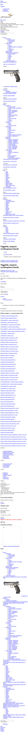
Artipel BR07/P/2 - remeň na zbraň (8, 388)
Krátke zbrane (9, 43)
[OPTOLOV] (4, 2)
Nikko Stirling (11, 112)
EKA (7, 171)
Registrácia (5, 472)
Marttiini (7, 180)
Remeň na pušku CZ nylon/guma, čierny (9, 379)
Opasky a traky (9, 211)
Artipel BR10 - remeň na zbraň (7, 335)
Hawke (9, 119)
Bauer (9, 117)
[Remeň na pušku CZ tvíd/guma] (7, 355)
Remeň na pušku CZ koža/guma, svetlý (9, 340)
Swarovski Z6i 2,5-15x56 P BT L (10, 161)
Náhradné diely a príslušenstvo (12, 52)
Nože (4, 170)
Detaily (4, 298)
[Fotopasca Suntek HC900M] (9, 93)
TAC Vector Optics (12, 118)
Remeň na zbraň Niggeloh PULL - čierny (9, 414)
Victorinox (8, 177)
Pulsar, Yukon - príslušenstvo (14, 158)
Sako (9, 59)
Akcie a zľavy (6, 467)
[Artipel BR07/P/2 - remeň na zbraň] (8, 386)
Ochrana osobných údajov (8, 454)
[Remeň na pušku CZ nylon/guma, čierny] (9, 377)
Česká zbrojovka (11, 53)
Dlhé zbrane (8, 38)
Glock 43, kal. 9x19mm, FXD (9, 64)
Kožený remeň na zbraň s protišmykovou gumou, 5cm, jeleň (13, 436)
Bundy (7, 205)
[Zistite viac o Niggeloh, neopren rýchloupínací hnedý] (12, 544)
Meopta (9, 113)
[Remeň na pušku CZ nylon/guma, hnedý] (9, 351)
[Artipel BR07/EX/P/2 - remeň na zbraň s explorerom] (12, 381)
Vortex (9, 123)
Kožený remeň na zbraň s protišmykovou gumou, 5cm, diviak (13, 441)
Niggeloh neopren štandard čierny (7, 362)
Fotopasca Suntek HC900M (9, 95)
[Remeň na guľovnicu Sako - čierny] (8, 425)
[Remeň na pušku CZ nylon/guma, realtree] (10, 373)
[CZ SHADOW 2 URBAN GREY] (12, 84)
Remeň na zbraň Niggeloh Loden (7, 406)
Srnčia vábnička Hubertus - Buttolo (10, 235)
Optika (4, 104)
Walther (10, 45)
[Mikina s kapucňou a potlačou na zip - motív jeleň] (14, 220)
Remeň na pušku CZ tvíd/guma (7, 357)
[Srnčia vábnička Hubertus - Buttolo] (11, 233)
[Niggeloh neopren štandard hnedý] (8, 368)
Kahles (9, 109)
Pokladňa (2, 31)
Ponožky (7, 208)
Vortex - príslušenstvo (12, 111)
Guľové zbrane (11, 41)
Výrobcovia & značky (7, 463)
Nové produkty (6, 466)
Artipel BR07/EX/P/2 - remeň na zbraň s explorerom (11, 384)
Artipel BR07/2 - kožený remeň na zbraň (9, 322)
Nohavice (8, 202)
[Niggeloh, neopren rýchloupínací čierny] (9, 315)
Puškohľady (8, 105)
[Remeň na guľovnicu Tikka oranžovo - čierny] (10, 421)
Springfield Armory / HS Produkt (15, 46)
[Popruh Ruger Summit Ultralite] (7, 430)
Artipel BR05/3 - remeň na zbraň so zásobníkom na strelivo (13, 331)
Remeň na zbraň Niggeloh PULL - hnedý (9, 410)
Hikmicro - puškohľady (13, 140)
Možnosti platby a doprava (8, 452)
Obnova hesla (6, 11)
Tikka (9, 58)
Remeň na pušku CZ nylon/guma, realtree (9, 375)
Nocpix (9, 153)
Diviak (7, 229)
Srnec (7, 227)
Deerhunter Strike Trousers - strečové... (11, 217)
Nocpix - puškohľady (12, 147)
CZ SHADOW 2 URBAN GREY (10, 86)
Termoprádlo (8, 200)
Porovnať (2, 503)
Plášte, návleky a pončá (10, 214)
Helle (7, 172)
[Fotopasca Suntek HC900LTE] (10, 98)
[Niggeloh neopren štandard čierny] (8, 359)
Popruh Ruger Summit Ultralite (7, 432)
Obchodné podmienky (7, 451)
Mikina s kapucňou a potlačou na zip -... (11, 223)
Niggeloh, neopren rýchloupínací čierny (9, 318)
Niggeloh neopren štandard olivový (8, 366)
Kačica (7, 232)
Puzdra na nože (9, 183)
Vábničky (5, 226)
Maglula (10, 56)
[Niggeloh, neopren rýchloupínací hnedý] (9, 260)
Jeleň (7, 228)
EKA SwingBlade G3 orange (9, 190)
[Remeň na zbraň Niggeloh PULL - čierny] (10, 412)
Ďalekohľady (8, 126)
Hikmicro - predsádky (12, 141)
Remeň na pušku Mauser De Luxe (8, 397)
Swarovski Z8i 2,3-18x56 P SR (9, 167)
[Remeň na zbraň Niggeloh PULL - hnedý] (10, 408)
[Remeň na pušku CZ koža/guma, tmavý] (9, 342)
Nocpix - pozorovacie (12, 146)
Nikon (9, 131)
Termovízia (8, 138)
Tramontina (8, 186)
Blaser (9, 57)
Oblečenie (5, 199)
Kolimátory (8, 121)
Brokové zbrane (11, 39)
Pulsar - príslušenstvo (12, 145)
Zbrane (4, 37)
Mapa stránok (6, 457)
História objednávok (7, 475)
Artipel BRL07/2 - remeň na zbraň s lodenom (10, 326)
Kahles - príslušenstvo (12, 110)
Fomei (9, 133)
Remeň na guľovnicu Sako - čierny (8, 428)
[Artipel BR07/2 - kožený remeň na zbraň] (9, 320)
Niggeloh (10, 120)
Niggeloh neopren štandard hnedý (7, 370)
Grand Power (11, 49)
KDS (7, 179)
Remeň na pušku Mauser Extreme (7, 392)
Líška (7, 231)
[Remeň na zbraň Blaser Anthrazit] (8, 417)
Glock (9, 48)
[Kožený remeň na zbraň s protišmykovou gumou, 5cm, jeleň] (13, 434)
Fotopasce (5, 89)
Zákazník (2, 6)
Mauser (7, 175)
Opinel (7, 178)
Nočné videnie (9, 149)
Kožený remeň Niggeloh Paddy (7, 401)
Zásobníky (10, 42)
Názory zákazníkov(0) (7, 299)
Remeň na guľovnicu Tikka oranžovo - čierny (10, 423)
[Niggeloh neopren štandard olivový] (8, 364)
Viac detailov (3, 281)
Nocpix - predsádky (12, 148)
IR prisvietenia (11, 156)
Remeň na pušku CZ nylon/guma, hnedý (9, 353)
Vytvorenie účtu (6, 8)
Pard (9, 154)
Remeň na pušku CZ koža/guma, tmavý (9, 344)
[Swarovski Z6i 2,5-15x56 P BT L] (10, 159)
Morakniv (8, 182)
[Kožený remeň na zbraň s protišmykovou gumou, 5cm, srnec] (14, 443)
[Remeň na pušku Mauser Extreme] (8, 390)
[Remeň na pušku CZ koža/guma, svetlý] (9, 337)
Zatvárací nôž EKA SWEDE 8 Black (10, 195)
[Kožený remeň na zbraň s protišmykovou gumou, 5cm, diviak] (14, 439)
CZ (9, 44)
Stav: (2, 276)
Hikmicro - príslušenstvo (13, 142)
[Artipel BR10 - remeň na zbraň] (7, 333)
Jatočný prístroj (9, 51)
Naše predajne (6, 455)
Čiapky (7, 210)
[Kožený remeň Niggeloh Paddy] (8, 399)
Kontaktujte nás (6, 458)
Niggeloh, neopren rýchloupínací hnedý (11, 546)
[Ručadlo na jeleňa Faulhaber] (9, 238)
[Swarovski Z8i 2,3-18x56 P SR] (10, 164)
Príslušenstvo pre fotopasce (11, 92)
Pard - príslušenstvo (12, 155)
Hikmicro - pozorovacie (13, 139)
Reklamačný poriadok (7, 453)
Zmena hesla (5, 477)
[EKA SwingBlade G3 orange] (9, 187)
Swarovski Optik (11, 106)
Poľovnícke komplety (10, 201)
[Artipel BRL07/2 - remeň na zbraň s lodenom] (10, 324)
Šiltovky (7, 209)
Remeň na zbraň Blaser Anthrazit (7, 419)
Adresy (4, 476)
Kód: (2, 273)
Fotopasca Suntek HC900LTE (9, 101)
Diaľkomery (8, 137)
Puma (7, 176)
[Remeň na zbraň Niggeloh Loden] (8, 403)
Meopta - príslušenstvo (13, 115)
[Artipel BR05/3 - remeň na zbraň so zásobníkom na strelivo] (13, 329)
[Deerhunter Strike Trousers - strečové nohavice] (13, 215)
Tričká (7, 207)
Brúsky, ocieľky (9, 184)
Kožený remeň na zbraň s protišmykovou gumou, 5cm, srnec (13, 445)
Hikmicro (10, 151)
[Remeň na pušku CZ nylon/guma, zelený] (9, 346)
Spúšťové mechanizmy (10, 60)
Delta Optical (11, 116)
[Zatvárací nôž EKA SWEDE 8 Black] (11, 193)
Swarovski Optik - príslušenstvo (14, 108)
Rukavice (8, 212)
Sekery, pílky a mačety (10, 185)
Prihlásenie (5, 10)
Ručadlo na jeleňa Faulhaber (9, 241)
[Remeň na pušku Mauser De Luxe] (8, 395)
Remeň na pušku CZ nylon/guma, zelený (9, 348)
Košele (7, 203)
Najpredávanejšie (6, 464)
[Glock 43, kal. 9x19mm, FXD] (10, 62)
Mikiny (7, 204)
